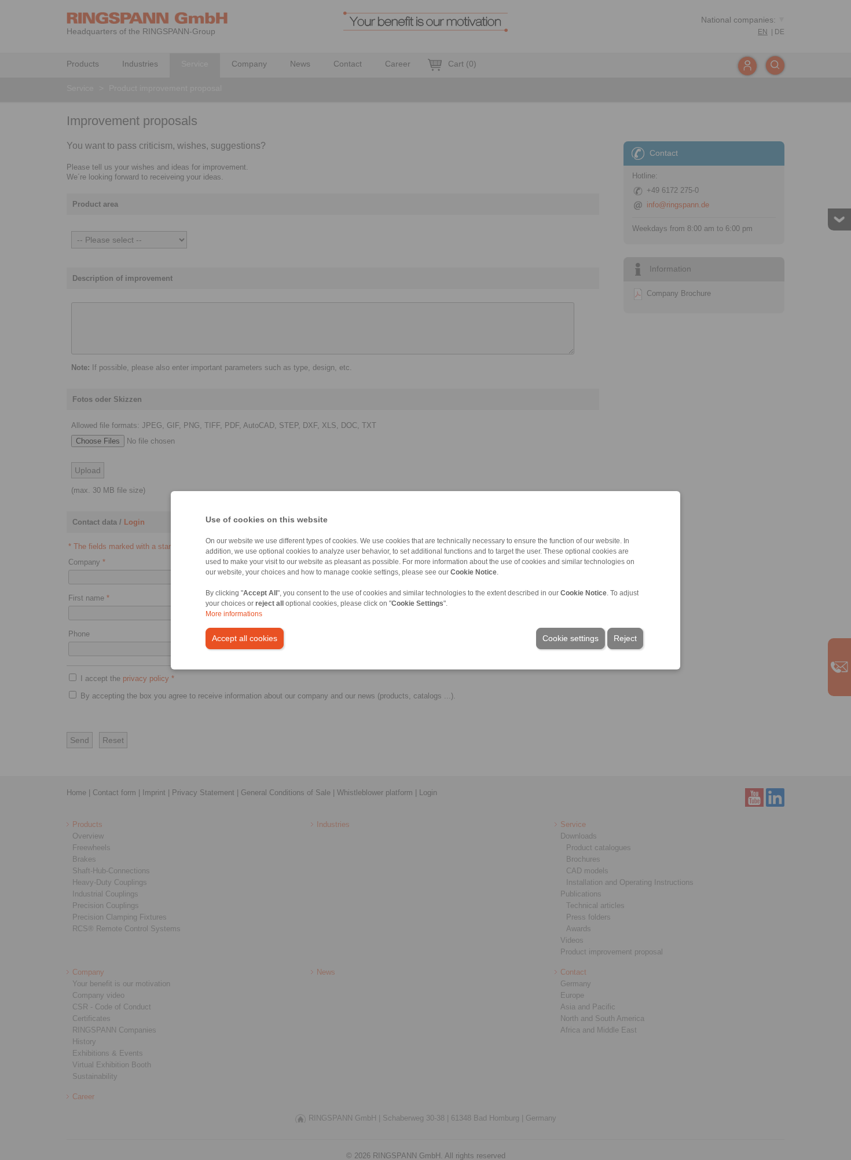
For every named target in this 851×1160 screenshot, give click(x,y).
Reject (625, 638)
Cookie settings (570, 638)
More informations (234, 613)
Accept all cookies (244, 638)
